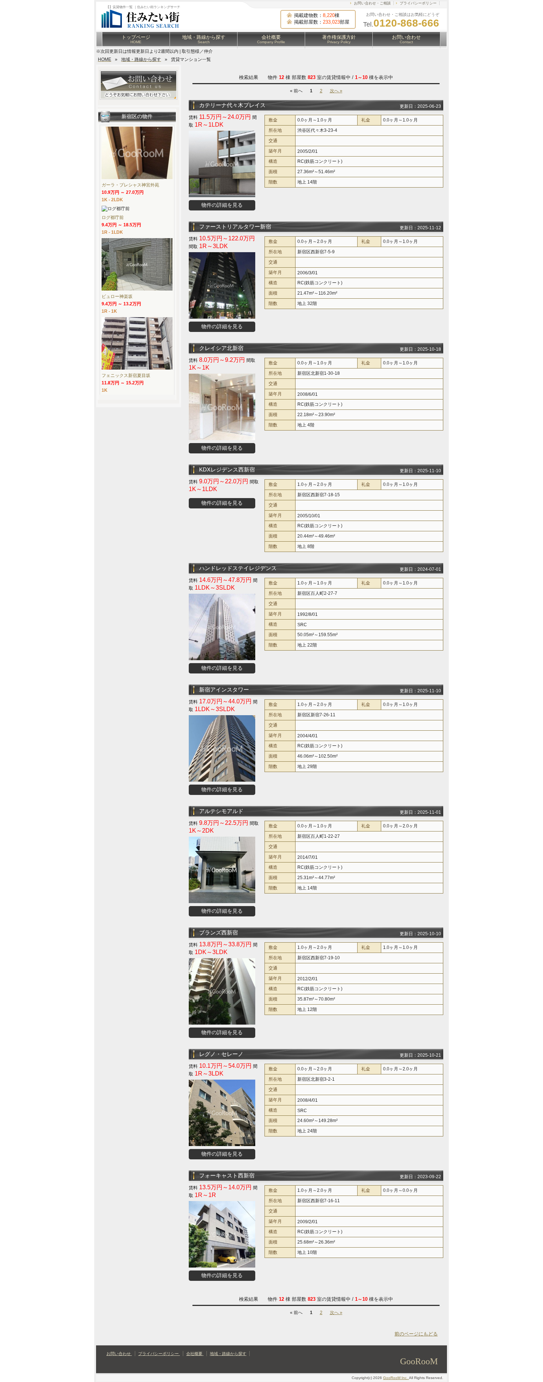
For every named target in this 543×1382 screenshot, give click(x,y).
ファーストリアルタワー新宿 (235, 226)
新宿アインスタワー (224, 689)
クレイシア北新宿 (221, 348)
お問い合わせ (406, 39)
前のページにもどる (416, 1334)
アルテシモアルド (221, 811)
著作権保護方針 (339, 39)
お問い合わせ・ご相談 (372, 3)
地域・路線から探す (203, 39)
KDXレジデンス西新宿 (227, 469)
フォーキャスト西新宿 (227, 1175)
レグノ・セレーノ (221, 1054)
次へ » (336, 90)
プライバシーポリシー (418, 3)
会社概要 (271, 39)
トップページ (136, 39)
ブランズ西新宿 (218, 932)
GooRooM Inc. (396, 1378)
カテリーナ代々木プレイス (232, 105)
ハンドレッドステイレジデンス (238, 568)
